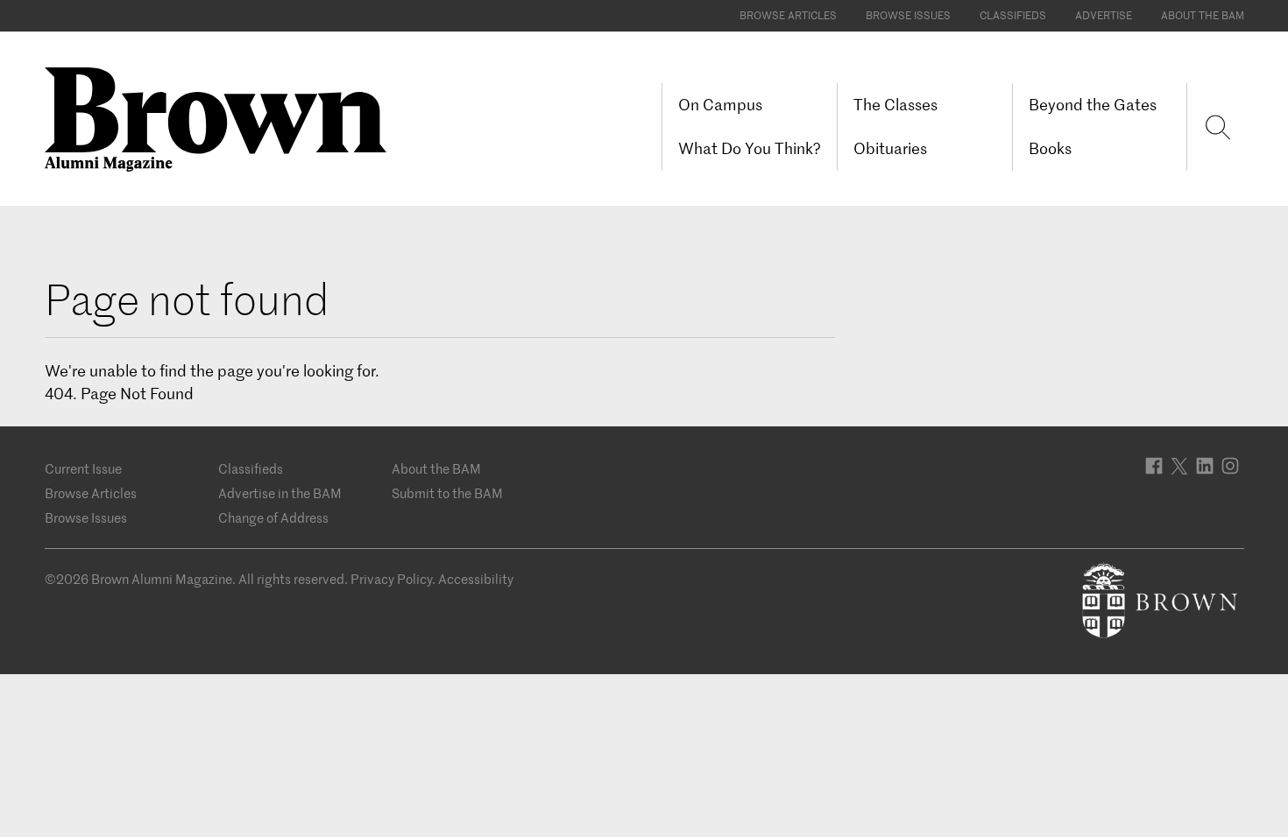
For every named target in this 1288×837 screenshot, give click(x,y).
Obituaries (890, 148)
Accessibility (475, 579)
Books (1050, 148)
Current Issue (83, 469)
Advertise (1103, 15)
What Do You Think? (749, 148)
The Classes (895, 105)
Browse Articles (788, 15)
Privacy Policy (391, 579)
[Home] (222, 118)
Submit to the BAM (447, 493)
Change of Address (273, 518)
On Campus (720, 105)
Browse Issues (908, 15)
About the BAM (1202, 15)
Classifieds (1013, 15)
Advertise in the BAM (280, 493)
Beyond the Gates (1093, 105)
